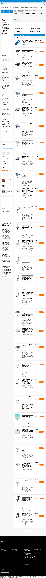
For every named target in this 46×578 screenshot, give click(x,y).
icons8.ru (15, 569)
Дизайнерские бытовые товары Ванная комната (5, 225)
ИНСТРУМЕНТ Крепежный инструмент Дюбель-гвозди (6, 231)
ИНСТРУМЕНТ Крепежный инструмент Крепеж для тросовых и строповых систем (6, 233)
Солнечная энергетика (27, 549)
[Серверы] (39, 576)
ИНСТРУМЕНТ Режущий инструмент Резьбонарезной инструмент (6, 245)
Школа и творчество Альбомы (6, 269)
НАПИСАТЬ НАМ (20, 1)
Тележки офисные (5, 98)
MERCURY (7, 154)
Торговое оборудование (6, 99)
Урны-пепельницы (5, 115)
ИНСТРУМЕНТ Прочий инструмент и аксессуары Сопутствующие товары (6, 243)
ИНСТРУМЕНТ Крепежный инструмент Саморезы (6, 235)
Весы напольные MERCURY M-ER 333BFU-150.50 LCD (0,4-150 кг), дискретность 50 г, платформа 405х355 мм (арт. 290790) (27, 330)
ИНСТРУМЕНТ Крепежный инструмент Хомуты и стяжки (6, 237)
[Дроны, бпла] (17, 576)
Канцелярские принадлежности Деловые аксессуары (6, 256)
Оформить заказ (14, 550)
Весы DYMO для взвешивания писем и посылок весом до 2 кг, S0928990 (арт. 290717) (27, 63)
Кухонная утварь (26, 564)
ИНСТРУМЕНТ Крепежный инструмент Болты (6, 229)
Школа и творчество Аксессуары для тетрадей (6, 268)
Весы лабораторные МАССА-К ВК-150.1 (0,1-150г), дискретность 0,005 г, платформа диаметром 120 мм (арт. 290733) (27, 93)
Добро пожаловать (8, 1)
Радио (3, 266)
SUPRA (4, 154)
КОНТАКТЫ (14, 1)
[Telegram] (35, 4)
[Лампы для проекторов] (24, 576)
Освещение (35, 551)
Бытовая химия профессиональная (26, 555)
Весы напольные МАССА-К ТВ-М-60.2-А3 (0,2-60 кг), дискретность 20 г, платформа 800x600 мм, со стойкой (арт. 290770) (27, 448)
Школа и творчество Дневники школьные (6, 271)
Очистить (10, 170)
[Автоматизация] (3, 576)
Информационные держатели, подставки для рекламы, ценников (6, 71)
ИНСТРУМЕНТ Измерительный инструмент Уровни (6, 227)
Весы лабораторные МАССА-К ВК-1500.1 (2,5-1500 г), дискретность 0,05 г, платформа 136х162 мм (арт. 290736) (27, 109)
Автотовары (25, 552)
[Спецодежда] (13, 577)
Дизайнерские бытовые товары (28, 557)
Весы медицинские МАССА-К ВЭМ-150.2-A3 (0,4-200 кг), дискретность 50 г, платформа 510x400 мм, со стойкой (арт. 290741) (27, 226)
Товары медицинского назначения (27, 550)
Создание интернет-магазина (5, 572)
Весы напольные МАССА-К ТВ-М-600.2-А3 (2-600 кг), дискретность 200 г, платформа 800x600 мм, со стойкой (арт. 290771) (27, 481)
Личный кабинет (14, 549)
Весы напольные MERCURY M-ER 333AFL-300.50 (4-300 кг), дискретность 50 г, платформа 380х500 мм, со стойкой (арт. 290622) (27, 294)
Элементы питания (36, 562)
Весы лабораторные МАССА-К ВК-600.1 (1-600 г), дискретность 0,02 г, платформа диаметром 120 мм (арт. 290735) (27, 174)
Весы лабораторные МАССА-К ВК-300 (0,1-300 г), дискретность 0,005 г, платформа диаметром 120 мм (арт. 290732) (27, 126)
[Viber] (36, 4)
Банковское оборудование (6, 60)
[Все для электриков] (33, 576)
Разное (35, 563)
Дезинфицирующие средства (28, 558)
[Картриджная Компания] (10, 576)
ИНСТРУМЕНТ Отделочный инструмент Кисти (6, 238)
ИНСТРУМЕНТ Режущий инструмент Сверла (5, 247)
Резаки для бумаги (5, 94)
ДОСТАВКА (2, 552)
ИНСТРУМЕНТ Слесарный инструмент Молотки (6, 250)
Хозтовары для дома (36, 557)
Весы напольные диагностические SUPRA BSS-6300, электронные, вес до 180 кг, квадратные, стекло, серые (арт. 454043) (27, 431)
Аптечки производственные (6, 59)
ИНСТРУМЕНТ (26, 559)
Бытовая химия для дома (27, 553)
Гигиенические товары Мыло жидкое (6, 224)
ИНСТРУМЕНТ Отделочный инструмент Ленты (6, 240)
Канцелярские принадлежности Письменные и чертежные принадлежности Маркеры (6, 261)
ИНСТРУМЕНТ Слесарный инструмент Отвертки (6, 254)
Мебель (35, 548)
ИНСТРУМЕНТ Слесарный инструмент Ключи (6, 249)
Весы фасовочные (6, 102)
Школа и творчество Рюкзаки (6, 272)
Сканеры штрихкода (6, 110)
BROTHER (4, 156)
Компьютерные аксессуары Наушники (6, 263)
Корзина (13, 548)
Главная (2, 1)
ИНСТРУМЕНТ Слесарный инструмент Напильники (6, 252)
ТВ (4, 266)
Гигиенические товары (27, 556)
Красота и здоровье (26, 563)
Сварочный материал (27, 548)
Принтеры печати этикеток (7, 109)
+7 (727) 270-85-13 (37, 3)
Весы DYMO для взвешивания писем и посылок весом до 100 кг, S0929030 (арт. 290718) (27, 50)
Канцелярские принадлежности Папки (5, 258)
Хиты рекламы (7, 266)
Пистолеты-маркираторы (7, 108)
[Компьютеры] (8, 577)
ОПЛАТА (25, 1)
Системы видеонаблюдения (6, 95)
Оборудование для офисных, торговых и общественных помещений (27, 10)
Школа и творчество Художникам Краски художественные (5, 274)
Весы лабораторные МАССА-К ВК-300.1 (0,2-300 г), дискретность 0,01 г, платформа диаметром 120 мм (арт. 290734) (27, 142)
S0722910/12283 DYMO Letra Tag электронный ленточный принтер (27, 41)
